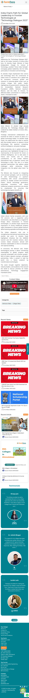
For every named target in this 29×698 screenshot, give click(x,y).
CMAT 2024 (4, 643)
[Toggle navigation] (26, 2)
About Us (3, 628)
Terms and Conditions (7, 635)
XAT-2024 (3, 682)
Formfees (6, 23)
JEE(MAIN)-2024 (5, 683)
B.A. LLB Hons (4, 665)
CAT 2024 (3, 641)
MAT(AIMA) (4, 675)
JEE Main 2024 (4, 658)
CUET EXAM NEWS (5, 651)
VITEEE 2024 (4, 659)
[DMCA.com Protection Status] (23, 691)
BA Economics (4, 671)
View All (26, 319)
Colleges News (16, 303)
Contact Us (4, 630)
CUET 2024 (3, 645)
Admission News (6, 303)
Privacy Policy (4, 633)
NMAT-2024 (4, 680)
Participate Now (14, 294)
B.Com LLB (3, 667)
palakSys (4, 692)
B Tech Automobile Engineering (9, 664)
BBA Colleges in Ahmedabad (9, 468)
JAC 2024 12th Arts (5, 653)
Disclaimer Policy (5, 632)
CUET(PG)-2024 (5, 677)
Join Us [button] (4, 647)
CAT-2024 (3, 678)
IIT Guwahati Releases (7, 656)
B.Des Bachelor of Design (7, 669)
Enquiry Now (27, 349)
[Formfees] (8, 2)
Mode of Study (8, 6)
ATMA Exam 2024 (5, 640)
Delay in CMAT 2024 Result (8, 654)
